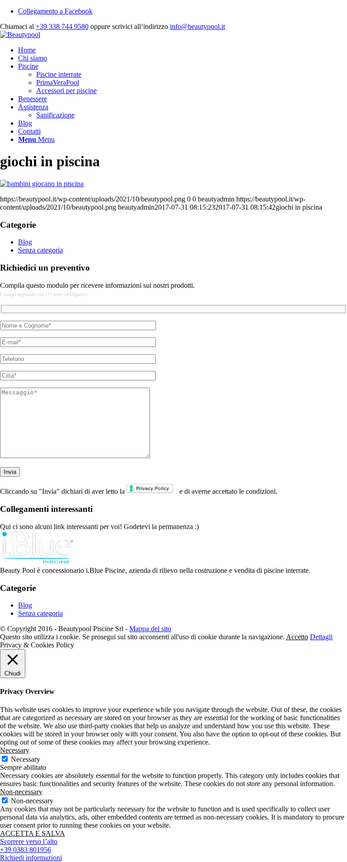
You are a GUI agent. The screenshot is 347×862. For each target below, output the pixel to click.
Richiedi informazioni (31, 858)
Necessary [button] (14, 750)
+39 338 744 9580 (62, 26)
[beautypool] (20, 34)
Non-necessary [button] (21, 792)
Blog (25, 242)
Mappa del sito (150, 628)
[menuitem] (182, 50)
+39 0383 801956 (25, 849)
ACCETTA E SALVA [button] (32, 833)
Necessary (25, 759)
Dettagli (321, 637)
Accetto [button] (297, 637)
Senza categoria (40, 250)
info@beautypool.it (197, 26)
